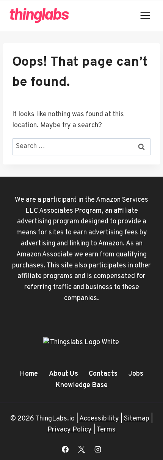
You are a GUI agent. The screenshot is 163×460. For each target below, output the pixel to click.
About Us (63, 374)
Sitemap (136, 418)
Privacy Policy (69, 429)
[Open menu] (145, 15)
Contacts (103, 374)
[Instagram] (98, 449)
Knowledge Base (81, 385)
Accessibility (99, 418)
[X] (81, 449)
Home (29, 374)
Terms (106, 429)
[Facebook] (65, 449)
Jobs (136, 374)
